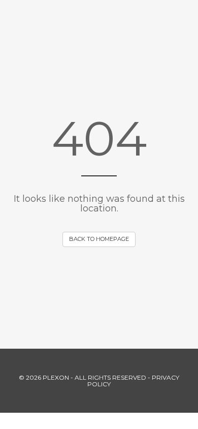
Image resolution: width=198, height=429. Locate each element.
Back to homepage (99, 238)
